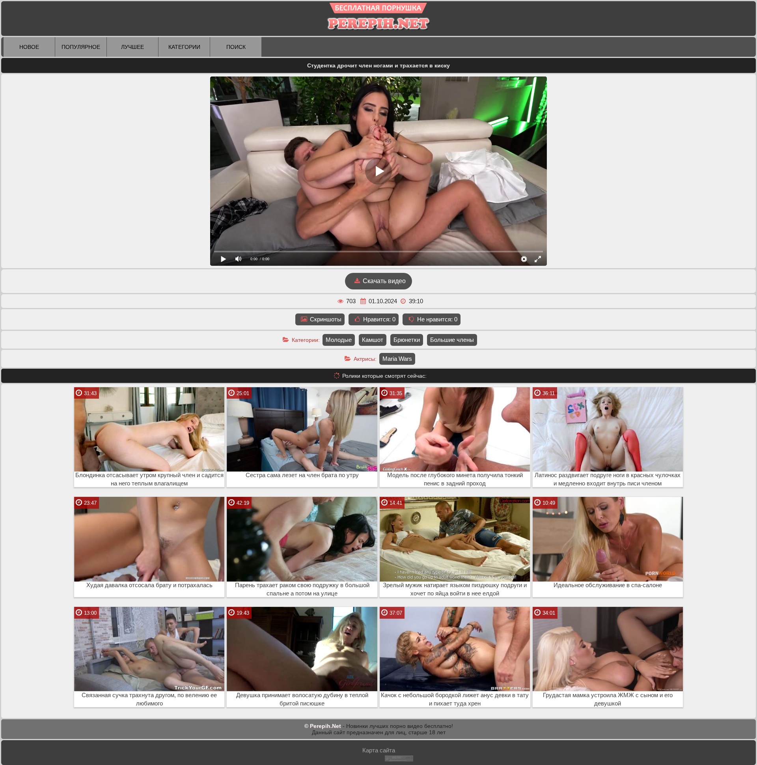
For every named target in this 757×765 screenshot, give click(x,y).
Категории (184, 47)
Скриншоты (324, 319)
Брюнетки (406, 339)
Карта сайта (378, 750)
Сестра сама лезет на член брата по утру (302, 475)
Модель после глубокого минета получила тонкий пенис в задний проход (455, 479)
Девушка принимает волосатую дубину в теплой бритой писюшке (302, 699)
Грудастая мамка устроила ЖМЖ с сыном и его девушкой (608, 699)
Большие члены (452, 339)
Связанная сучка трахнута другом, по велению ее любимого (149, 699)
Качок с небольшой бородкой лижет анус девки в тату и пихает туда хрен (455, 699)
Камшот (372, 339)
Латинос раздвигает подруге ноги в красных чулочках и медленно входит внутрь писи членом (608, 479)
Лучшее (132, 47)
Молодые (339, 339)
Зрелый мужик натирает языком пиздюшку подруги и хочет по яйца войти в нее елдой (455, 589)
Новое (29, 47)
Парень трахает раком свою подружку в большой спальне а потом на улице (302, 589)
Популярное (81, 47)
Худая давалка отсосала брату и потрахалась (149, 585)
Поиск (236, 47)
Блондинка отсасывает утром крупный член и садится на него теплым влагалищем (149, 479)
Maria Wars (397, 358)
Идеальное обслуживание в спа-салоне (608, 585)
